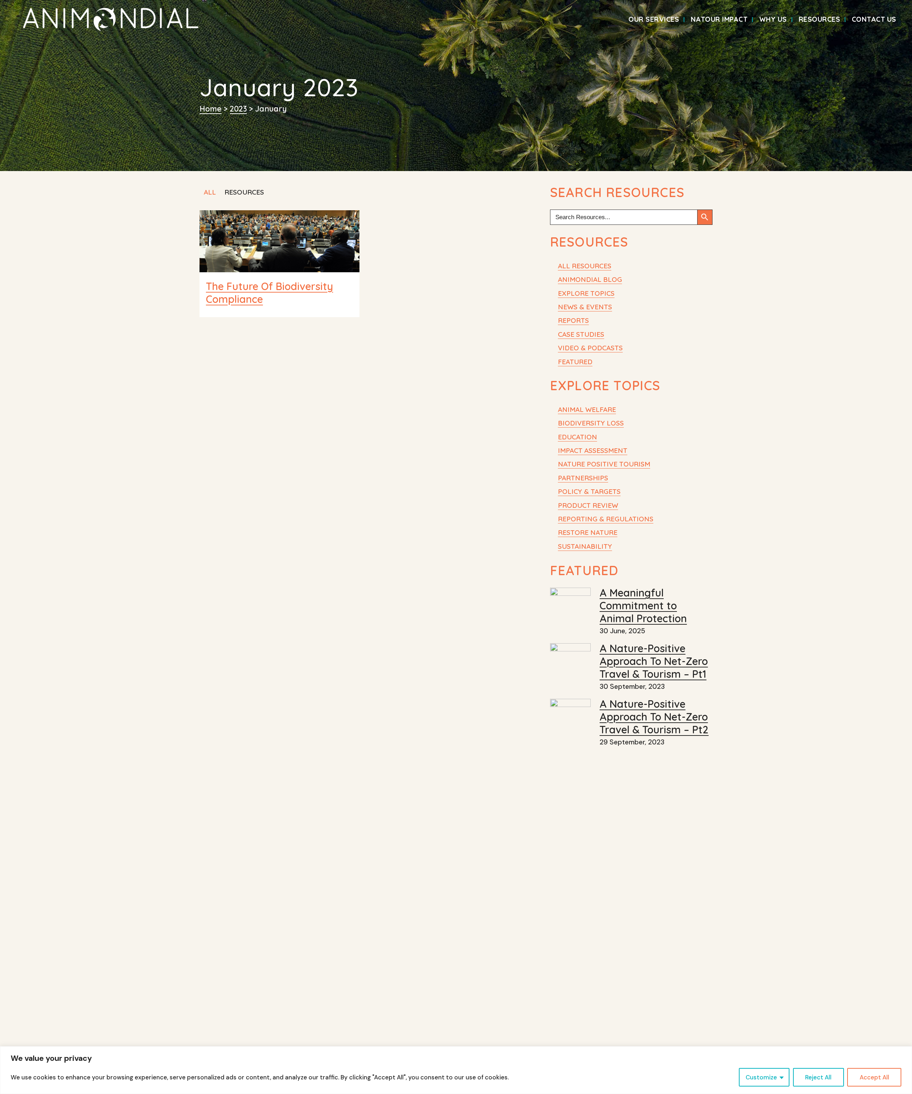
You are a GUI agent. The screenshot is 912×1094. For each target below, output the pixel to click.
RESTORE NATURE (587, 532)
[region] (456, 1070)
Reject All (818, 1077)
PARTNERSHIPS (583, 478)
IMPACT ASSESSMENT (592, 450)
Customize (761, 1077)
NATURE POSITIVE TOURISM (604, 464)
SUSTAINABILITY (585, 546)
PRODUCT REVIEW (588, 505)
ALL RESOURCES (584, 266)
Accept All (874, 1077)
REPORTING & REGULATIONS (605, 519)
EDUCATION (577, 437)
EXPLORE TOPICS (586, 293)
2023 (238, 108)
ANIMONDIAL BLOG (590, 279)
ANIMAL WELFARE (587, 409)
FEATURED (575, 361)
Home (211, 108)
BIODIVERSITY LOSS (591, 423)
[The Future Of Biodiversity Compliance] (279, 241)
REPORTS (573, 320)
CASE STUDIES (581, 334)
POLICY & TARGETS (589, 491)
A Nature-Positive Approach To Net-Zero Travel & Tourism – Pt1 (654, 661)
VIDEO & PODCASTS (590, 348)
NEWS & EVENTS (585, 307)
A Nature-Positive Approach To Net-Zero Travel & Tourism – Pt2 (654, 716)
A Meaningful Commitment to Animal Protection (643, 605)
